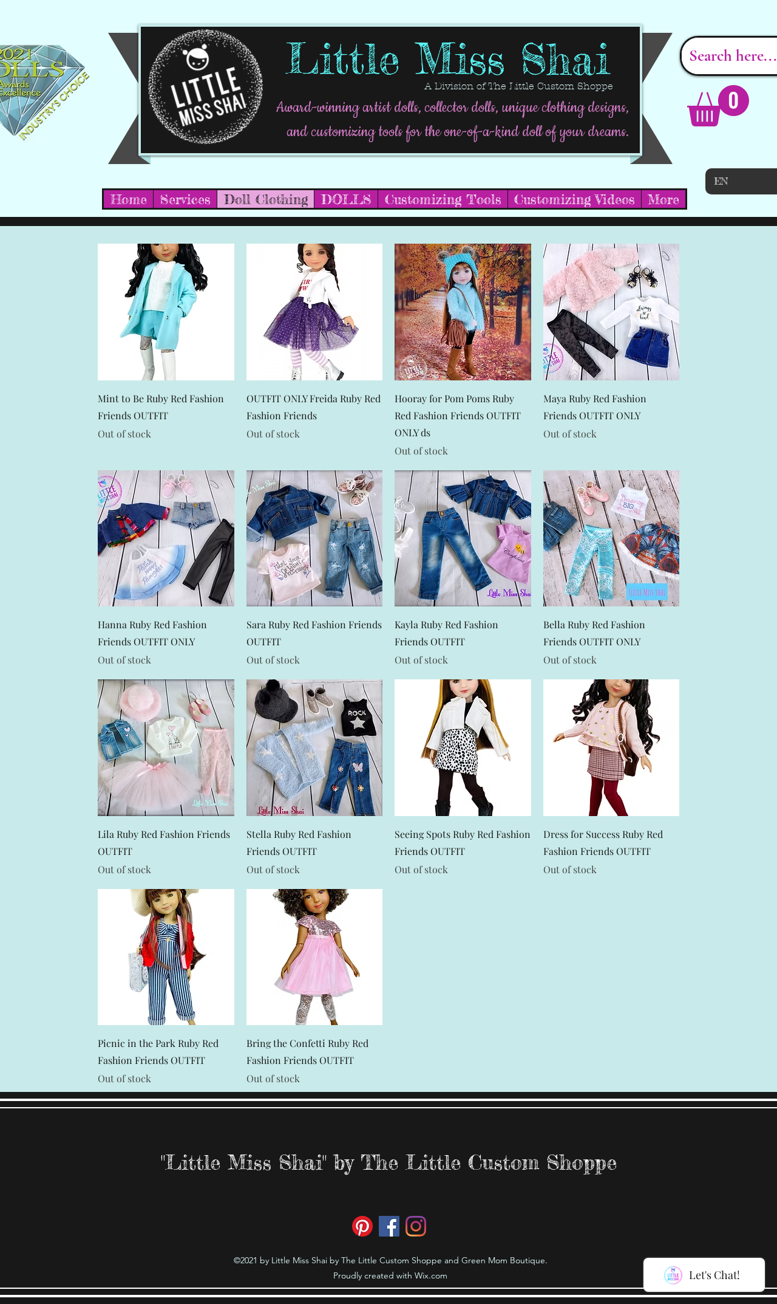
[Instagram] (415, 1226)
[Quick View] (166, 312)
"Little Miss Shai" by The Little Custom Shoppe (389, 1162)
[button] (718, 105)
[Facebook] (389, 1226)
